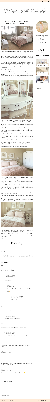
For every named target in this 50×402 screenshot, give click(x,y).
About (8, 1)
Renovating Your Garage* (26, 256)
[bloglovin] (46, 50)
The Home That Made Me (9, 400)
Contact (15, 1)
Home (3, 1)
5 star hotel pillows (15, 190)
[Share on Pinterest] (5, 251)
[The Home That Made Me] (25, 8)
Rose (2, 351)
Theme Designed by (43, 400)
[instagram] (41, 50)
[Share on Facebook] (1, 251)
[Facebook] (42, 1)
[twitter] (38, 50)
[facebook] (43, 50)
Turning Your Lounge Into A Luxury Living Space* (8, 256)
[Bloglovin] (44, 1)
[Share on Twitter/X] (3, 251)
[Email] (46, 1)
